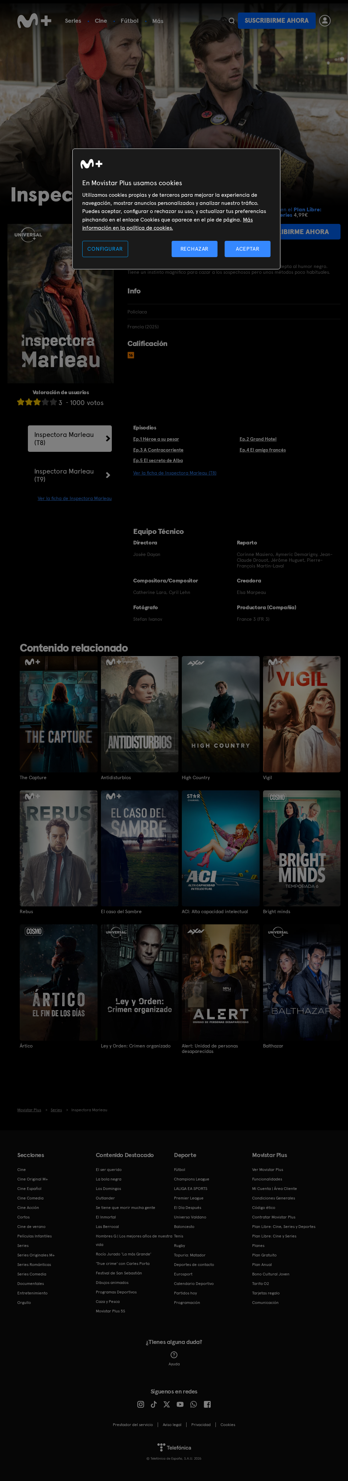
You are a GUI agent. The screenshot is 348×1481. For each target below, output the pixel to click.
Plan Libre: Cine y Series (274, 1236)
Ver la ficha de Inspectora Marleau (75, 498)
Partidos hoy (185, 1293)
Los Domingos (108, 1188)
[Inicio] (34, 20)
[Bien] (45, 401)
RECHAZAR (194, 249)
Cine (101, 20)
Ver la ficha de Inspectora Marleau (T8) (174, 473)
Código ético (263, 1207)
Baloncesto (184, 1226)
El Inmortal (106, 1217)
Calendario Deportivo (194, 1283)
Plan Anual (262, 1264)
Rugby (179, 1245)
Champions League (191, 1179)
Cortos (23, 1217)
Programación (187, 1302)
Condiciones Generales (273, 1198)
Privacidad (201, 1424)
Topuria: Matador (190, 1255)
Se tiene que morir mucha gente (125, 1207)
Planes (258, 1245)
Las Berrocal (107, 1226)
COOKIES (228, 1424)
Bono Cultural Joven (271, 1274)
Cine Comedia (30, 1198)
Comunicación (265, 1302)
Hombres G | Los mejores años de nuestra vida (134, 1240)
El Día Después (187, 1207)
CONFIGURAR (105, 249)
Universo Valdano (190, 1217)
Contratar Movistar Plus (273, 1217)
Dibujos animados (112, 1282)
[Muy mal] (20, 401)
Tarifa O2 (260, 1283)
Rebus (26, 911)
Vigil (267, 777)
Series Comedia (31, 1274)
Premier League (189, 1198)
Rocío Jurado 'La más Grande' (123, 1254)
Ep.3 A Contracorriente (158, 450)
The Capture (33, 777)
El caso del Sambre (121, 911)
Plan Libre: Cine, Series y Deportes (283, 1226)
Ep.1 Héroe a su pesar (156, 439)
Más (157, 21)
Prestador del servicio (133, 1424)
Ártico (26, 1046)
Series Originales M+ (36, 1255)
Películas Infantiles (34, 1236)
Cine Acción (28, 1207)
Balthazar (273, 1046)
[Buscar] (231, 21)
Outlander (105, 1198)
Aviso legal (172, 1424)
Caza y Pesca (108, 1301)
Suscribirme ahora (277, 20)
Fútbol (130, 20)
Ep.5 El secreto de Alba (158, 460)
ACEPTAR (248, 249)
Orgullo (24, 1302)
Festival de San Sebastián (119, 1273)
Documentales (30, 1283)
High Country (196, 777)
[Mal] (29, 401)
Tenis (178, 1236)
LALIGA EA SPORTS (190, 1188)
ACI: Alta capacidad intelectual (215, 911)
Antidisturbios (116, 777)
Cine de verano (31, 1226)
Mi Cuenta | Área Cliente (274, 1188)
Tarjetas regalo (266, 1293)
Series (73, 20)
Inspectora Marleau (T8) (64, 438)
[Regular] (37, 401)
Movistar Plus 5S (110, 1311)
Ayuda (174, 1364)
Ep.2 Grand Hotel (258, 439)
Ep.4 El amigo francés (263, 450)
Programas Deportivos (116, 1292)
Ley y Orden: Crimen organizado (136, 1046)
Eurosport (183, 1274)
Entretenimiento (32, 1293)
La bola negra (108, 1179)
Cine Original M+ (32, 1179)
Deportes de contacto (194, 1264)
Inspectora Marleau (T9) (64, 475)
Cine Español (29, 1188)
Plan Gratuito (264, 1255)
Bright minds (276, 911)
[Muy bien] (53, 401)
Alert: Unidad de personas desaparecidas (210, 1048)
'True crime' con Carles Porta (123, 1263)
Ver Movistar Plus (267, 1169)
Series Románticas (34, 1264)
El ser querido (109, 1169)
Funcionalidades (267, 1179)
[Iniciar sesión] (325, 20)
